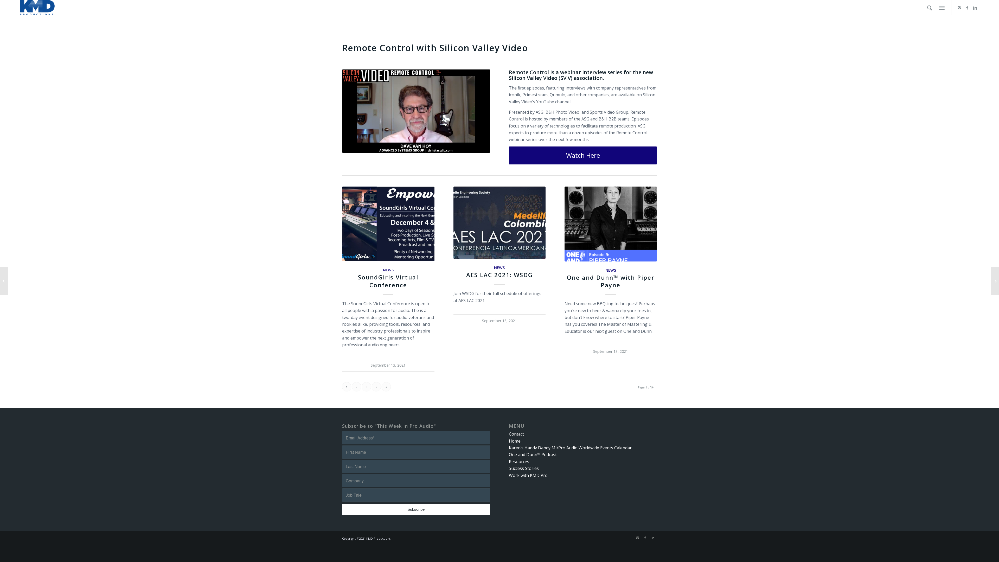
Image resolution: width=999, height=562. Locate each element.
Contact (516, 434)
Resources (519, 461)
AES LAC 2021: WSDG (499, 275)
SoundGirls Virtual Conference (388, 281)
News (388, 269)
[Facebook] (967, 7)
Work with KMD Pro (528, 475)
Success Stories (524, 468)
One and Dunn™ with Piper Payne (611, 281)
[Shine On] (995, 281)
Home (515, 441)
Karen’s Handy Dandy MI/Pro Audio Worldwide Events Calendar (570, 448)
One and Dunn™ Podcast (533, 454)
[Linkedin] (975, 7)
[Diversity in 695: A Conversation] (4, 281)
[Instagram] (959, 7)
